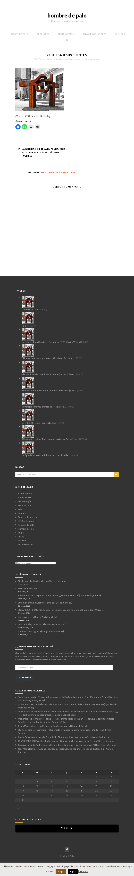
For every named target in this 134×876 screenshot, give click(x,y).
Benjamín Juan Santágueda (68, 59)
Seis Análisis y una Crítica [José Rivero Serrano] (42, 624)
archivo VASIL (66, 34)
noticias (22, 540)
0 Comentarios (92, 59)
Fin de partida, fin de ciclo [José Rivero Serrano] (42, 581)
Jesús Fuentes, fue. (27, 588)
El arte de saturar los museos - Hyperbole (39, 730)
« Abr (17, 808)
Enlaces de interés (94, 34)
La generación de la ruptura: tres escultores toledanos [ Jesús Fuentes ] (44, 152)
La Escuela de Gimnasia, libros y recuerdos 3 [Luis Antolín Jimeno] (76, 737)
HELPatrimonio (26, 521)
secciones (43, 34)
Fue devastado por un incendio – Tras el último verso (45, 711)
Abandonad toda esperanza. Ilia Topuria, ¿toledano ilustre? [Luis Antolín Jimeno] (59, 595)
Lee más (83, 871)
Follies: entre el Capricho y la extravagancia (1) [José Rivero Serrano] (80, 741)
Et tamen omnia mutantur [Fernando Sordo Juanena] (45, 602)
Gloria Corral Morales (29, 737)
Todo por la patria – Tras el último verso (38, 697)
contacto (22, 513)
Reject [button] (73, 871)
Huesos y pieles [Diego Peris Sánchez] (37, 617)
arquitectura (24, 505)
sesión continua (26, 544)
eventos (120, 34)
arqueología (24, 501)
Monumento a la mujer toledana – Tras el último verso (45, 718)
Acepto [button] (61, 871)
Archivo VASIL (25, 497)
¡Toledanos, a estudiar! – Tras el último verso (41, 704)
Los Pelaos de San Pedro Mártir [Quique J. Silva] (62, 726)
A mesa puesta (25, 493)
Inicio (21, 532)
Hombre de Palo (19, 34)
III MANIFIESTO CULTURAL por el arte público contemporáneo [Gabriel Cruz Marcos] (61, 610)
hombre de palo (67, 15)
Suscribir (24, 677)
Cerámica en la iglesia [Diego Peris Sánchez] (41, 631)
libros (21, 536)
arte (20, 509)
